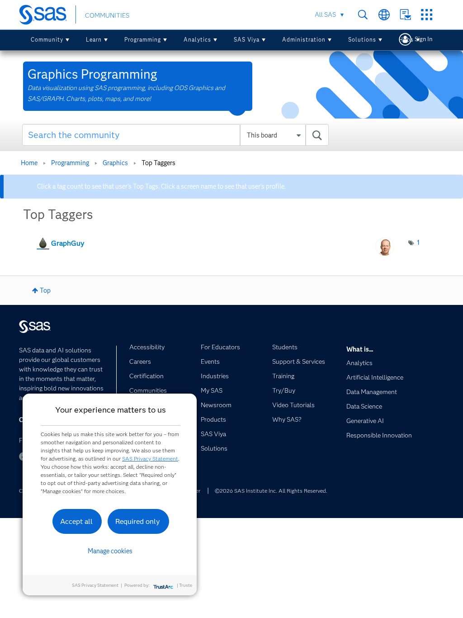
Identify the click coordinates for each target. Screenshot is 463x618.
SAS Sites (426, 14)
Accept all (76, 521)
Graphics (115, 163)
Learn (94, 39)
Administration (304, 39)
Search (363, 14)
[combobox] (175, 135)
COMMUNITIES (107, 15)
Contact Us (405, 14)
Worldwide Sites (384, 14)
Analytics (197, 39)
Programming (142, 39)
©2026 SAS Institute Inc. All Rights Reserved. (271, 490)
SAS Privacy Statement (150, 458)
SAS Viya (247, 39)
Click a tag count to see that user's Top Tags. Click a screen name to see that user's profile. (161, 186)
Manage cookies (110, 551)
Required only (137, 521)
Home (29, 163)
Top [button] (45, 290)
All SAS (325, 14)
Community (47, 39)
